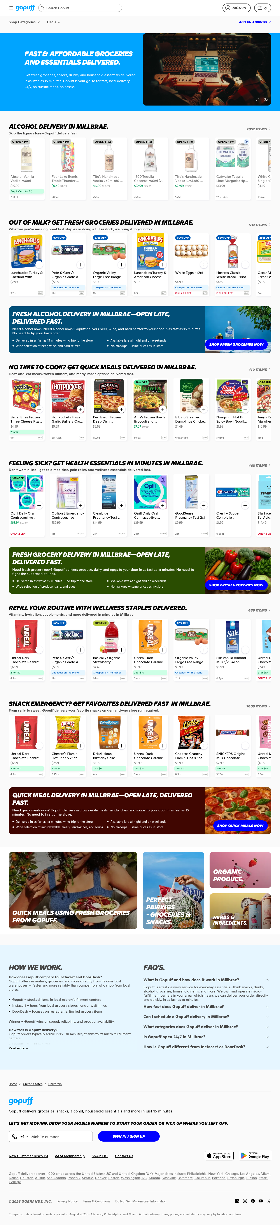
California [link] (55, 1084)
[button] (262, 8)
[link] (25, 8)
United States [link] (32, 1084)
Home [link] (13, 1084)
